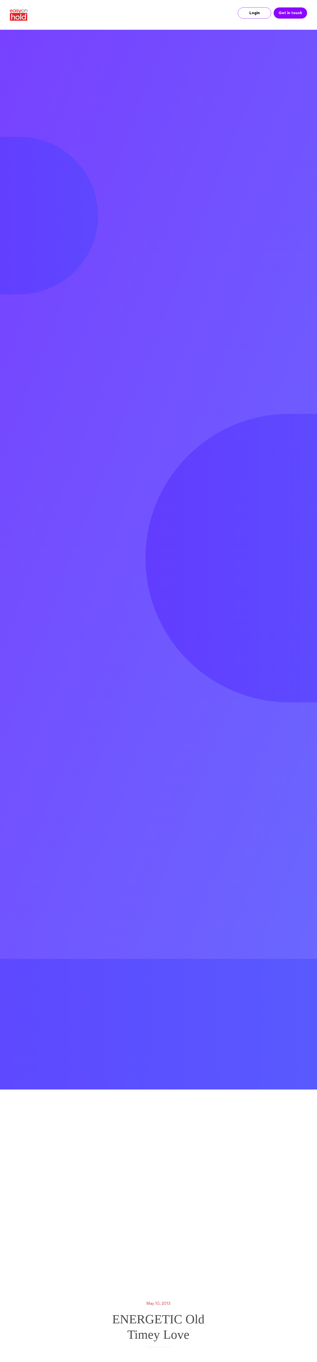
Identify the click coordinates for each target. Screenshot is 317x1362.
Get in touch (290, 13)
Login (254, 13)
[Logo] (20, 15)
